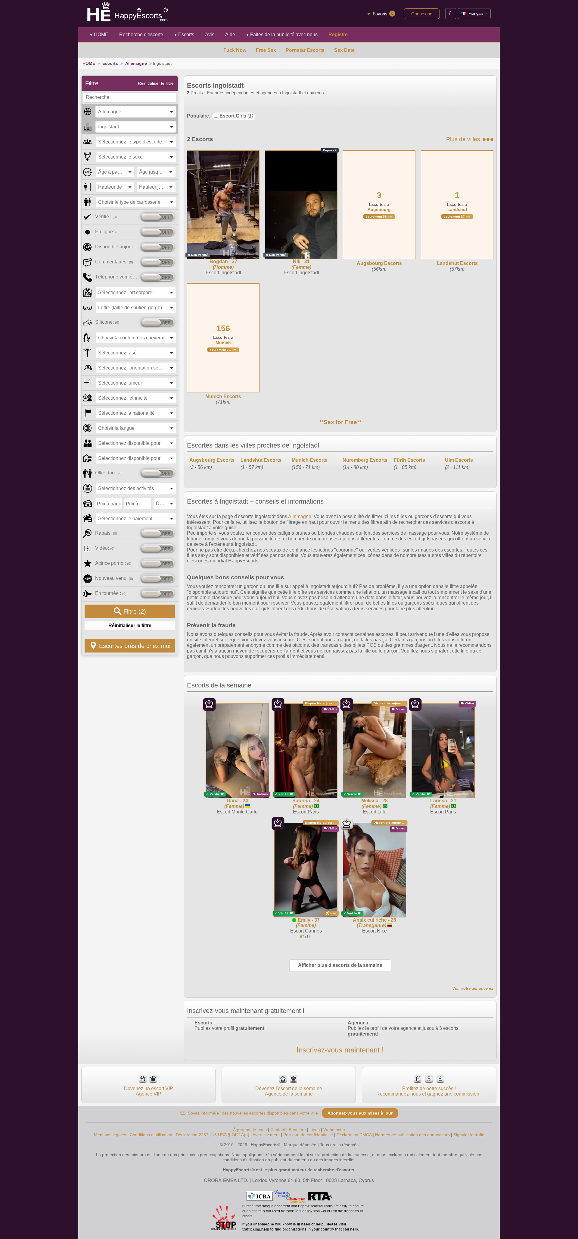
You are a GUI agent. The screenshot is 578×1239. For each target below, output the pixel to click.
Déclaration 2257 (192, 1134)
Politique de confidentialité (308, 1134)
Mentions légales (110, 1134)
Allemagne (136, 63)
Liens (314, 1129)
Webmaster (334, 1129)
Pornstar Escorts (305, 50)
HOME (99, 34)
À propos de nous (250, 1129)
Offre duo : (109, 472)
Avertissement (266, 1134)
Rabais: (106, 533)
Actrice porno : (113, 563)
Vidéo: (104, 548)
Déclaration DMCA (354, 1134)
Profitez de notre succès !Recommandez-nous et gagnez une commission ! (429, 1091)
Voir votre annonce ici (472, 988)
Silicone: (107, 322)
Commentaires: (114, 261)
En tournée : (110, 593)
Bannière (297, 1129)
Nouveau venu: (114, 578)
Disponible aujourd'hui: (116, 246)
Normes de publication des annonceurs (412, 1134)
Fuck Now (234, 50)
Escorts (184, 34)
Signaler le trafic (468, 1134)
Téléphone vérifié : (116, 276)
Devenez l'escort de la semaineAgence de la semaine (288, 1091)
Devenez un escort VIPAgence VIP (148, 1091)
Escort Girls (236, 115)
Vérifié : (106, 216)
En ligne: (107, 231)
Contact (277, 1129)
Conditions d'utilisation (151, 1134)
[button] (135, 112)
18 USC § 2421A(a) (230, 1134)
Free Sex (266, 50)
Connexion (421, 13)
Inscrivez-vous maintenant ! (340, 1050)
